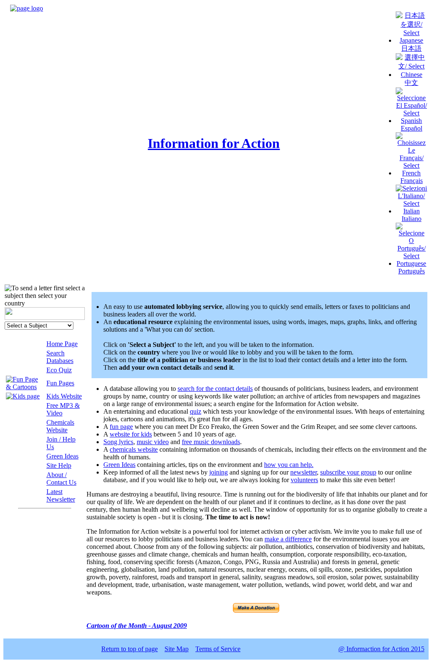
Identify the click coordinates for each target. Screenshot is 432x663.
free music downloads (211, 441)
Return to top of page (129, 648)
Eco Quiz (59, 370)
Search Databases (59, 356)
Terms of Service (217, 648)
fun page (121, 426)
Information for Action (214, 143)
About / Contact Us (61, 478)
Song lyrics (118, 441)
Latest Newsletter (60, 495)
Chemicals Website (60, 426)
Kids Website (64, 396)
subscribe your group (348, 472)
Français (411, 180)
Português (411, 271)
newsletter (303, 472)
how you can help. (288, 464)
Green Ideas (62, 456)
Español (411, 128)
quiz (195, 411)
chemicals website (134, 449)
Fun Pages (60, 383)
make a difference (288, 539)
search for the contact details (215, 388)
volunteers (304, 479)
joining (218, 472)
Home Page (62, 343)
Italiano (411, 218)
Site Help (58, 465)
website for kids (131, 434)
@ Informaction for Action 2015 (381, 648)
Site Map (177, 648)
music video (153, 441)
